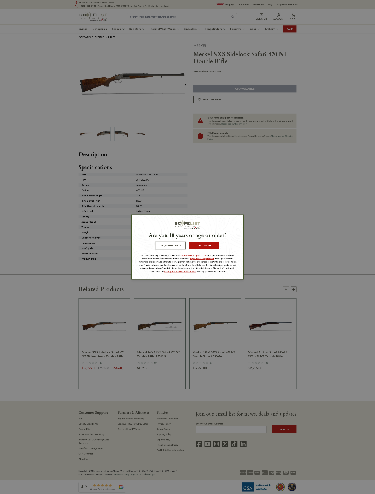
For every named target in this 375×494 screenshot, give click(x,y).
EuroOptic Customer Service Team (180, 271)
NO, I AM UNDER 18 (171, 245)
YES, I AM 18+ (204, 245)
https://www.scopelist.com (193, 255)
